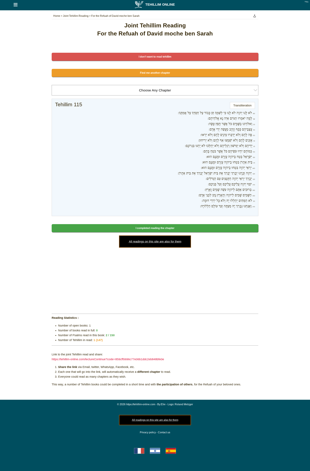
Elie (163, 404)
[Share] (254, 16)
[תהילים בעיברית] (155, 451)
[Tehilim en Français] (139, 451)
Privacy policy (148, 432)
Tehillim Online (160, 4)
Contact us (164, 432)
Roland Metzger (184, 404)
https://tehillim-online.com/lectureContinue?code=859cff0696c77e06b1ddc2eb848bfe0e (108, 359)
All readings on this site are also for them (155, 241)
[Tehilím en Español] (171, 451)
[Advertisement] (155, 279)
